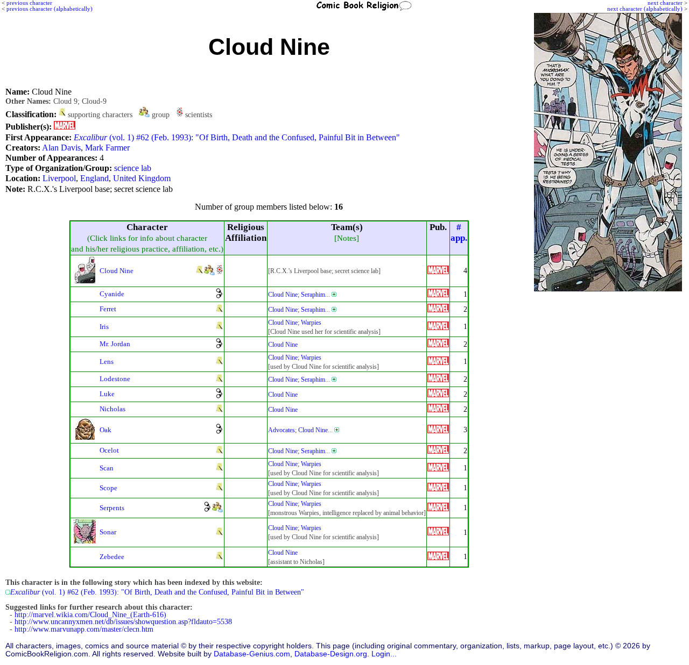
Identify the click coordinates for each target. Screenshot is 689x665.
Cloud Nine (116, 271)
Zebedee (112, 557)
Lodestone (115, 379)
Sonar (108, 532)
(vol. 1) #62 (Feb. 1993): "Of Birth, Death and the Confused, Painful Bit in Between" (237, 137)
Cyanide (112, 294)
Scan (107, 468)
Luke (107, 394)
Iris (104, 327)
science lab (132, 168)
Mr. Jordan (115, 344)
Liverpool (59, 178)
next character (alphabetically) (645, 8)
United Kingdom (142, 178)
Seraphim (313, 294)
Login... (384, 654)
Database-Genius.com (252, 654)
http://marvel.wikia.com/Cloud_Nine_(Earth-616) (90, 615)
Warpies (311, 322)
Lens (107, 361)
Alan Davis (61, 147)
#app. (459, 232)
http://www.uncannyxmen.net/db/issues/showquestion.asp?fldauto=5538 (123, 622)
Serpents (112, 508)
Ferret (108, 309)
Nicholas (112, 409)
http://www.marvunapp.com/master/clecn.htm (84, 629)
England (94, 178)
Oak (105, 430)
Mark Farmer (107, 147)
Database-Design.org (330, 654)
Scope (108, 488)
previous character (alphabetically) (49, 8)
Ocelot (109, 450)
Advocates (281, 430)
